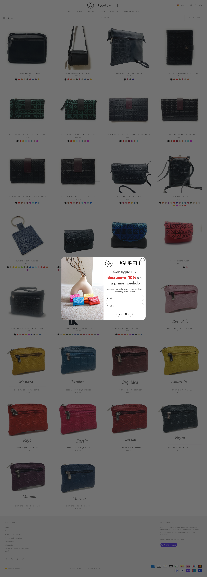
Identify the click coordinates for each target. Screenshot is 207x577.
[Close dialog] (142, 260)
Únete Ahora (124, 314)
